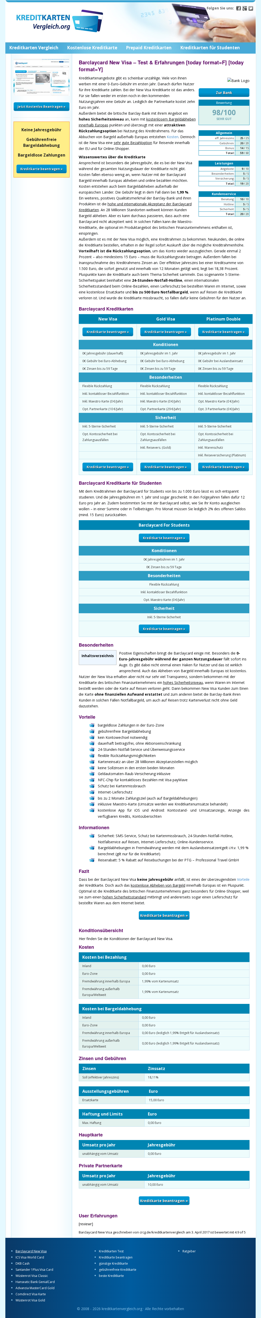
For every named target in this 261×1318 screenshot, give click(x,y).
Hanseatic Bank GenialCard (35, 1282)
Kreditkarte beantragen (116, 1257)
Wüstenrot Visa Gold (30, 1300)
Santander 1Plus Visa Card (34, 1269)
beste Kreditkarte (111, 1276)
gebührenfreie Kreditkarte (117, 1269)
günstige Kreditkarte (113, 1263)
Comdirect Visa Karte (31, 1294)
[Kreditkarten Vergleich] (83, 24)
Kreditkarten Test (111, 1251)
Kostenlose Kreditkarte (92, 48)
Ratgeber (189, 1251)
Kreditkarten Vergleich (33, 48)
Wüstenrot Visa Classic (32, 1276)
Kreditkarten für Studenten (210, 48)
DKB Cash (23, 1263)
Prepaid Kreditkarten (149, 48)
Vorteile (243, 879)
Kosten (172, 136)
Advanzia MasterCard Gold (35, 1288)
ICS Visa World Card (30, 1257)
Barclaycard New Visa (31, 1251)
